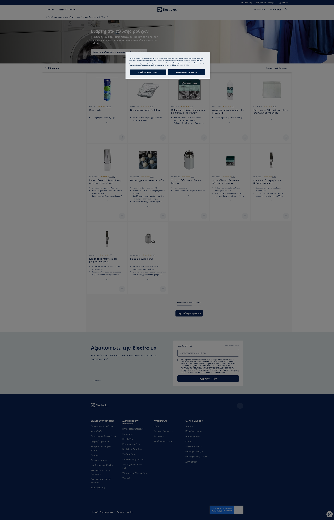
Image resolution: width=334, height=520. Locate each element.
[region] (168, 65)
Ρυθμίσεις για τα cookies (147, 72)
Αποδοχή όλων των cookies (186, 72)
